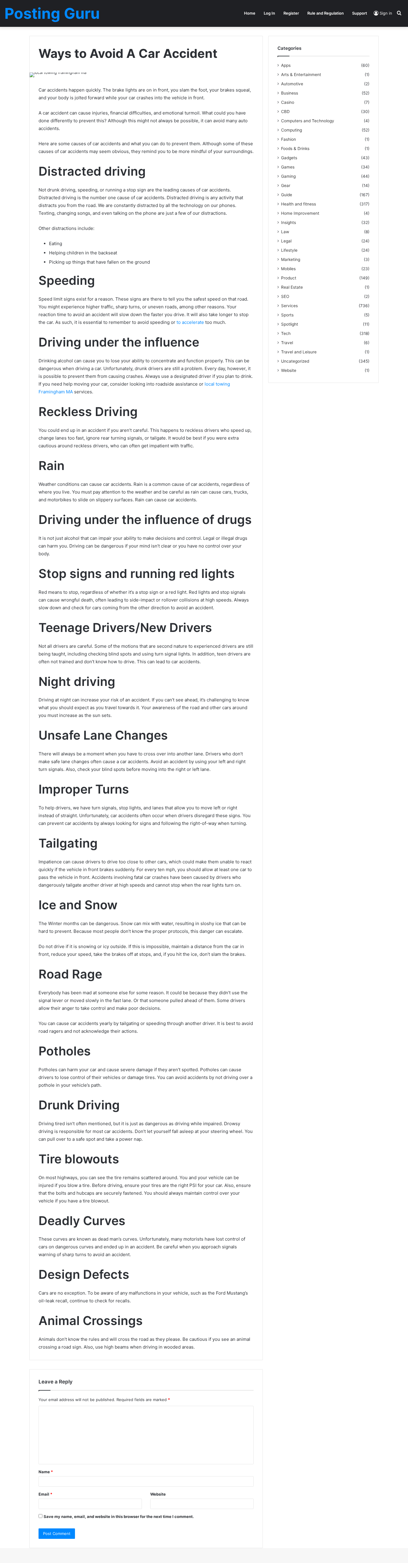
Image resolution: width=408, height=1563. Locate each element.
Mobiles (288, 268)
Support (359, 13)
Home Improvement (300, 213)
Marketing (290, 259)
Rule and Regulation (325, 13)
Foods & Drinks (295, 148)
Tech (286, 333)
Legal (286, 241)
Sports (287, 315)
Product (288, 278)
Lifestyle (289, 250)
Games (288, 167)
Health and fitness (298, 204)
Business (289, 93)
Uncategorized (295, 361)
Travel (287, 342)
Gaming (288, 176)
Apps (286, 65)
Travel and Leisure (299, 352)
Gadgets (289, 157)
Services (289, 305)
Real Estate (292, 287)
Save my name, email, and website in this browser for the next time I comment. (119, 1516)
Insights (288, 222)
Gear (285, 185)
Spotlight (289, 324)
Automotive (292, 83)
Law (285, 231)
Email (45, 1494)
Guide (286, 194)
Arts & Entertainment (301, 74)
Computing (291, 130)
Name (46, 1471)
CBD (285, 111)
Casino (287, 102)
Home (249, 13)
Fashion (288, 139)
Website (158, 1494)
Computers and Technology (307, 120)
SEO (285, 296)
